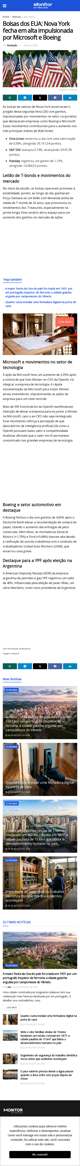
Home (6, 16)
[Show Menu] (4, 5)
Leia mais (13, 1007)
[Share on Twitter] (40, 98)
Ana (9, 987)
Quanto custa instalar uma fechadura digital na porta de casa (40, 784)
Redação (12, 45)
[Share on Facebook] (55, 98)
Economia (11, 690)
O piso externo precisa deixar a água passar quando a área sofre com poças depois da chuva (46, 1074)
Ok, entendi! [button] (40, 1154)
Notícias (16, 16)
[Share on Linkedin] (70, 98)
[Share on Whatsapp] (10, 98)
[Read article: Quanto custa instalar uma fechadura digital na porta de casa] (40, 769)
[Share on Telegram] (25, 98)
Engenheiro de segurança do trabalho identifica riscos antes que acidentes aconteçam (35, 895)
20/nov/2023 (31, 45)
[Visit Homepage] (42, 5)
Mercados (29, 16)
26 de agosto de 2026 (18, 735)
